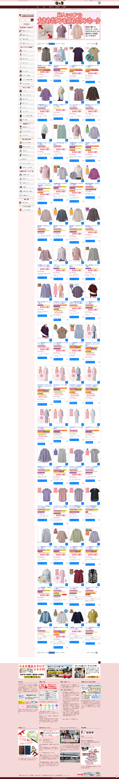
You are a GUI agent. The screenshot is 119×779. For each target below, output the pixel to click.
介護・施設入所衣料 (26, 139)
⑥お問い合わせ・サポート (45, 727)
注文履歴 (64, 7)
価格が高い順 (57, 43)
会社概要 (31, 775)
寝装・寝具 (26, 199)
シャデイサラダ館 (26, 206)
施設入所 (51, 7)
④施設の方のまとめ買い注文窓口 (88, 681)
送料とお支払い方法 (28, 691)
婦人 (38, 7)
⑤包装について (21, 727)
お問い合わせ (38, 775)
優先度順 (63, 43)
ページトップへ (99, 662)
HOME (19, 9)
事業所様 (57, 7)
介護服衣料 (23, 9)
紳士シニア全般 (26, 87)
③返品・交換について (65, 681)
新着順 (43, 43)
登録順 (47, 43)
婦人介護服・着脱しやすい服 (64, 9)
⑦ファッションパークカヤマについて (68, 727)
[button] (100, 44)
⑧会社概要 (83, 727)
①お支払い (20, 681)
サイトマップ (67, 775)
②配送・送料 (42, 681)
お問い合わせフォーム (48, 739)
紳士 (44, 7)
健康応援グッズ (26, 123)
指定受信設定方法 (46, 757)
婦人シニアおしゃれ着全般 (26, 47)
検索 (32, 20)
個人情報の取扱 (59, 775)
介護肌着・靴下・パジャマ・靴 (26, 171)
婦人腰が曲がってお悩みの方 (26, 27)
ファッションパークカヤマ (87, 737)
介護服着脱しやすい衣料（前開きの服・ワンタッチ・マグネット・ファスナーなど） (42, 9)
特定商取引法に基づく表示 (48, 775)
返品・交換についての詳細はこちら (70, 719)
